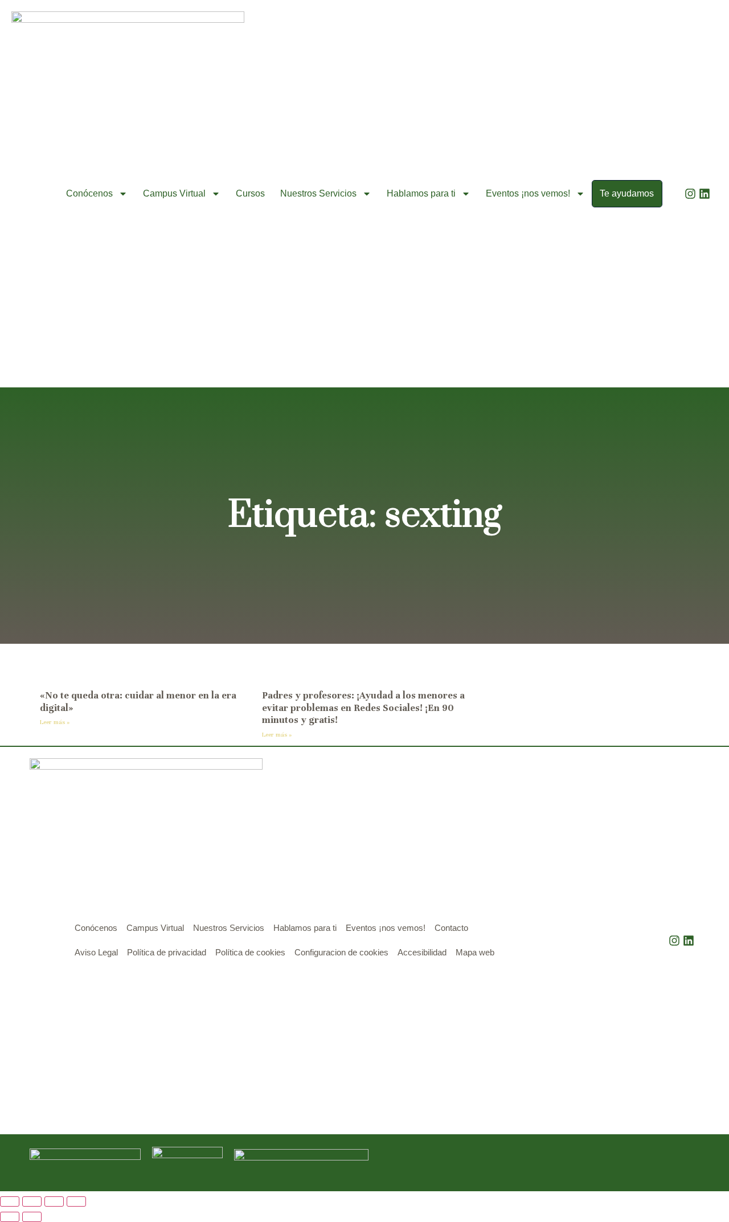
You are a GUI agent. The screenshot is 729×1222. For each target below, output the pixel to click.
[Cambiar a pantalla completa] (32, 1201)
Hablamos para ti (421, 193)
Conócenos (89, 193)
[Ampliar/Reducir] (9, 1201)
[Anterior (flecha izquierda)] (9, 1217)
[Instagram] (690, 193)
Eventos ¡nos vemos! (528, 193)
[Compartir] (54, 1201)
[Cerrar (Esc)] (76, 1201)
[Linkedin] (704, 193)
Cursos (250, 193)
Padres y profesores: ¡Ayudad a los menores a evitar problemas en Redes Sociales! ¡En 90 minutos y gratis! (363, 707)
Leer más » (54, 722)
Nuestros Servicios (318, 193)
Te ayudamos (627, 193)
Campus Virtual (174, 193)
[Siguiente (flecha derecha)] (32, 1217)
